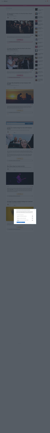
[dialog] (25, 216)
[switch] (32, 216)
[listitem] (25, 214)
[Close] (35, 210)
